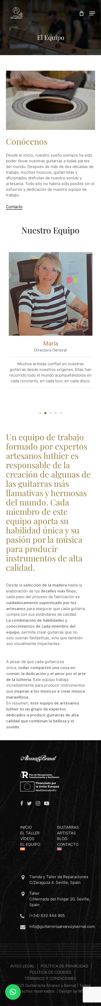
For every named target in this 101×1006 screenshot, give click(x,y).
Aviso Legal (22, 966)
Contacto (67, 844)
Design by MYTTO (75, 991)
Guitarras (68, 827)
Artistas (66, 833)
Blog (62, 838)
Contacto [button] (14, 206)
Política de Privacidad (64, 966)
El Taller (30, 833)
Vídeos (27, 838)
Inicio (26, 827)
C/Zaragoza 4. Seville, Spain (55, 882)
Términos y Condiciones (50, 978)
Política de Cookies (50, 972)
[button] (92, 13)
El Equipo (30, 844)
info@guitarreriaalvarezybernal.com (62, 926)
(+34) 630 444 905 (47, 915)
